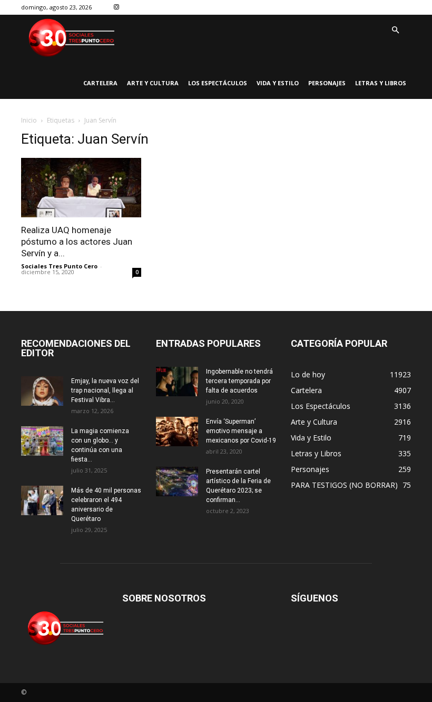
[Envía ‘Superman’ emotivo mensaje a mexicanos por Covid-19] (177, 431)
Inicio (29, 120)
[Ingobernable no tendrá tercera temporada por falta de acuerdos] (177, 381)
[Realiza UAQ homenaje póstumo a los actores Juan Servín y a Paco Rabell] (81, 187)
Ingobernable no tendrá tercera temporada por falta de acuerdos (239, 381)
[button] (395, 30)
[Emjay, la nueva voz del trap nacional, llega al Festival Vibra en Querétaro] (42, 391)
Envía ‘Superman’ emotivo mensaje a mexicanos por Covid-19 (241, 431)
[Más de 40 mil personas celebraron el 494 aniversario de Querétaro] (42, 500)
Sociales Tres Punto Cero (59, 266)
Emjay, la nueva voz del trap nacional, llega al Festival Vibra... (105, 390)
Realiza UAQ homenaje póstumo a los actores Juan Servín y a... (76, 241)
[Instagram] (117, 8)
